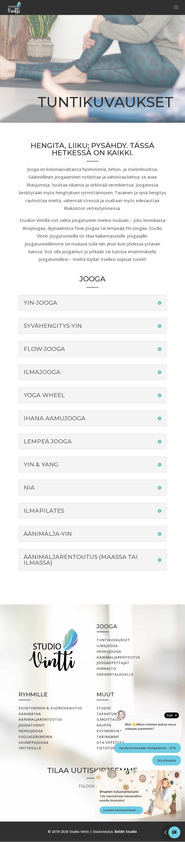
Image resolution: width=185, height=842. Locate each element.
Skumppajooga (33, 742)
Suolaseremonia (36, 736)
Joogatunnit (32, 725)
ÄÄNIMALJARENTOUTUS (40, 719)
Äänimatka (30, 714)
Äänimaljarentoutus (118, 657)
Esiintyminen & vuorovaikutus (50, 708)
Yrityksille (30, 748)
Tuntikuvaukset (113, 640)
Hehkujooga (109, 651)
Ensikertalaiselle (115, 674)
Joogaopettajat (113, 663)
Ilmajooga (107, 645)
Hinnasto (106, 668)
